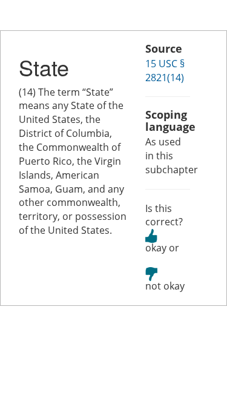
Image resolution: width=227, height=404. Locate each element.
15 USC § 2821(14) (165, 70)
